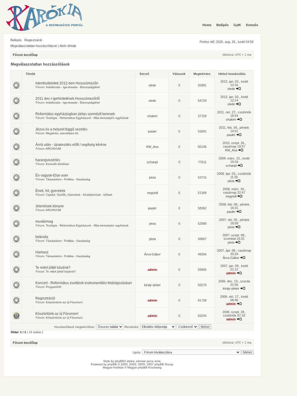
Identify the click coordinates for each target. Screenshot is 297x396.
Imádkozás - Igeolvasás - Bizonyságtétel (73, 87)
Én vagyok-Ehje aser (51, 175)
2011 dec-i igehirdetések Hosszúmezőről (67, 99)
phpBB (112, 364)
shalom (152, 116)
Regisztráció (33, 40)
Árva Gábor (152, 254)
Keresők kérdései (57, 164)
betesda (41, 237)
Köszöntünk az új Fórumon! (64, 302)
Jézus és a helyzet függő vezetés (61, 129)
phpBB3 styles (124, 361)
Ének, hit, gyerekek (50, 191)
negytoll (152, 193)
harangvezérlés (47, 160)
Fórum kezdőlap (25, 55)
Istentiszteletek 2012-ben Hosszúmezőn (66, 83)
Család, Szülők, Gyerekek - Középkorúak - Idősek (79, 194)
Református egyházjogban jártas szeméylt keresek (75, 114)
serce (150, 361)
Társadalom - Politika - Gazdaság (68, 179)
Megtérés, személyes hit (62, 133)
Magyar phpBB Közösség (144, 367)
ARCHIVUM (53, 148)
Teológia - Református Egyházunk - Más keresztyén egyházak (87, 117)
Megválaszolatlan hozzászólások (33, 46)
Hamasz (41, 252)
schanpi (152, 162)
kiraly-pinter (152, 285)
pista (152, 177)
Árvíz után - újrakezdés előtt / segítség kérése (70, 145)
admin (152, 269)
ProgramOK (53, 286)
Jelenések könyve (49, 206)
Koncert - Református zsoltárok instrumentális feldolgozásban (83, 283)
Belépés (16, 40)
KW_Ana (152, 146)
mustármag (44, 221)
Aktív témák (67, 46)
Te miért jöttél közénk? (52, 268)
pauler (152, 131)
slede (152, 85)
